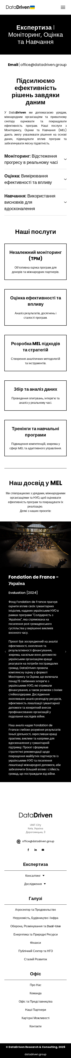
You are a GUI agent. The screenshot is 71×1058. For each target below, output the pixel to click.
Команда (36, 993)
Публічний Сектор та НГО (35, 951)
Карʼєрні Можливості (36, 1018)
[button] (35, 159)
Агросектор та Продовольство (35, 910)
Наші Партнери (35, 1010)
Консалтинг (33, 876)
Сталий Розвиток (35, 959)
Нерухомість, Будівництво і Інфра (35, 918)
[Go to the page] (20, 7)
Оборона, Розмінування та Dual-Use (35, 926)
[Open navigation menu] (63, 7)
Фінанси (35, 943)
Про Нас (35, 985)
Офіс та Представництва (35, 1001)
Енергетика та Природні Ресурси (35, 934)
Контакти (35, 1026)
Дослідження (33, 884)
